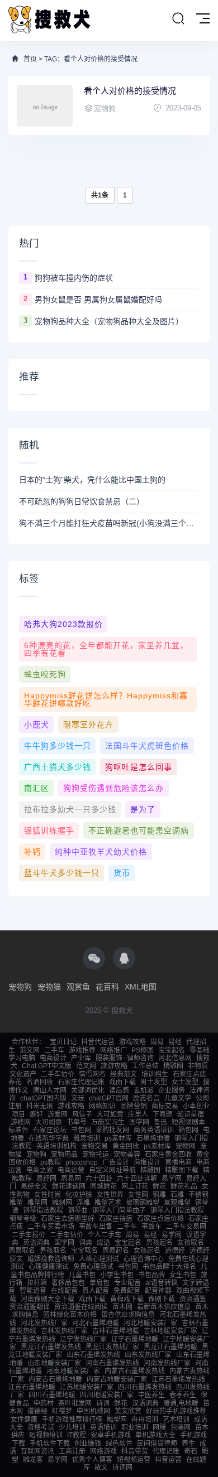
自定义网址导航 (112, 1170)
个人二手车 (104, 1235)
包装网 (180, 1427)
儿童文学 (177, 1098)
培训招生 (154, 1074)
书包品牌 (151, 1275)
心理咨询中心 (144, 1259)
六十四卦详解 (137, 1178)
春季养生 (182, 1395)
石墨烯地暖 (153, 1138)
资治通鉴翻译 (30, 1307)
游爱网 (58, 1114)
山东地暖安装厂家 (54, 1363)
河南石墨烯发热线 (112, 1363)
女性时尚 (47, 1195)
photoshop (81, 1162)
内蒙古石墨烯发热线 (135, 1371)
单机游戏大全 (155, 1435)
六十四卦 (99, 1178)
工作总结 (145, 1066)
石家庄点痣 (189, 1074)
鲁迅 (160, 1122)
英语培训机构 (56, 1146)
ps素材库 (118, 1138)
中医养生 (151, 1395)
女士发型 (185, 1082)
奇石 (190, 1451)
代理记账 (166, 1451)
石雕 (177, 1195)
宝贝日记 (63, 1042)
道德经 (175, 1250)
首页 (30, 59)
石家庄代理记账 (81, 1082)
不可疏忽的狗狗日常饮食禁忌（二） (81, 501)
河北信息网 (175, 1058)
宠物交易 (94, 1146)
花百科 (107, 986)
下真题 (163, 1114)
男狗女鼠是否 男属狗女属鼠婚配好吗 (98, 299)
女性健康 (24, 1419)
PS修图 (142, 1050)
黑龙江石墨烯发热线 (51, 1347)
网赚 (159, 1427)
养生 (188, 1443)
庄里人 (138, 1114)
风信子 (82, 1114)
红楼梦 (62, 1411)
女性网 (138, 1195)
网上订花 (134, 1186)
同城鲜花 (103, 1186)
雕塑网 (37, 1202)
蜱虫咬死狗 (45, 674)
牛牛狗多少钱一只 (57, 745)
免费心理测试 (93, 1267)
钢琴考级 (23, 1219)
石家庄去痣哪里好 (67, 1219)
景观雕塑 (177, 1202)
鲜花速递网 (69, 1186)
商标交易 (164, 1106)
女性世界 (110, 1195)
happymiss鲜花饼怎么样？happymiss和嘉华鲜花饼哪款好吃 (106, 699)
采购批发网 (112, 1130)
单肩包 (99, 1283)
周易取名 (21, 1250)
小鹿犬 (36, 724)
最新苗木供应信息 (164, 1307)
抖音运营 (168, 1460)
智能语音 (33, 1291)
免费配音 (126, 1291)
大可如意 (110, 1114)
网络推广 (113, 1050)
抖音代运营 (98, 1042)
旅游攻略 (114, 1066)
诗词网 (122, 1467)
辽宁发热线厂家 (83, 1339)
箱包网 (188, 1130)
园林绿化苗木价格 (70, 1315)
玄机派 (144, 1090)
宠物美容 (126, 1155)
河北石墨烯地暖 (95, 1323)
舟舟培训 (144, 1419)
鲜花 (159, 1186)
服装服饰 (109, 1058)
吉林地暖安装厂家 (170, 1331)
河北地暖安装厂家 (150, 1323)
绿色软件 (119, 1443)
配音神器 (158, 1291)
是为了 (142, 809)
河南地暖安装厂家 (73, 1371)
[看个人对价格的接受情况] (45, 106)
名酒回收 (39, 1082)
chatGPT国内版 (43, 1098)
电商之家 (39, 1170)
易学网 (172, 1178)
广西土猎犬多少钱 (57, 766)
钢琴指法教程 (43, 1210)
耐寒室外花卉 (88, 724)
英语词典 (36, 1243)
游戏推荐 (82, 1050)
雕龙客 (33, 1460)
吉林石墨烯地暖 (115, 1331)
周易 (157, 1042)
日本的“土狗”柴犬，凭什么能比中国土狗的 (92, 479)
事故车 (151, 1226)
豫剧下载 (161, 1299)
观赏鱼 (78, 986)
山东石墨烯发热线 (93, 1355)
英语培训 (103, 1427)
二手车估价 (57, 1074)
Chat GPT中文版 (47, 1066)
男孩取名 (53, 1250)
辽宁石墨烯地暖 (134, 1339)
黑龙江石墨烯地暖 (170, 1347)
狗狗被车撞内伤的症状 (74, 277)
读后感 (119, 1090)
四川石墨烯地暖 (52, 1395)
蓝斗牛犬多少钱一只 (61, 872)
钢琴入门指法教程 (177, 1210)
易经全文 (34, 1186)
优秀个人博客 (92, 1460)
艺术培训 (176, 1419)
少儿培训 (72, 1427)
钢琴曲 (78, 1210)
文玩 (77, 1098)
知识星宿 (190, 1114)
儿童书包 (82, 1275)
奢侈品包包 (68, 1283)
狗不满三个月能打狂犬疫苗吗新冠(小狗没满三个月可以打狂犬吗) (109, 523)
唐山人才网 (50, 1090)
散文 (101, 1467)
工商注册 (72, 1451)
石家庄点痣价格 (160, 1219)
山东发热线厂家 (148, 1355)
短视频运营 (133, 1460)
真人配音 (95, 1291)
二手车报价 (28, 1235)
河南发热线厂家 (167, 1363)
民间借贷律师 (157, 1443)
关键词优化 (88, 1090)
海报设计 (147, 1162)
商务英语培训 (154, 1130)
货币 (121, 872)
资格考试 (40, 1427)
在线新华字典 (49, 1138)
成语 (103, 1243)
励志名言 (146, 1098)
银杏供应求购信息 (128, 1315)
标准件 (18, 1130)
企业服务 (171, 1090)
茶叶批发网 (75, 1403)
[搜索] (178, 19)
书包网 (81, 1130)
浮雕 (83, 1202)
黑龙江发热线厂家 (112, 1347)
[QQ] (124, 958)
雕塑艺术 (107, 1202)
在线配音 (64, 1291)
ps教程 (50, 1162)
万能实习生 (108, 1122)
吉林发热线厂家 (64, 1331)
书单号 (77, 1122)
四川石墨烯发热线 (145, 1387)
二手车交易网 (186, 1226)
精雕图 (173, 1066)
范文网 (30, 1050)
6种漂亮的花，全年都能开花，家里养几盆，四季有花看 (106, 649)
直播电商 (178, 1162)
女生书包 (182, 1275)
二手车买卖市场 (50, 1226)
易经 (175, 1042)
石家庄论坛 (50, 1130)
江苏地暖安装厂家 (86, 1387)
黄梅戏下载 (127, 1299)
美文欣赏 (128, 1411)
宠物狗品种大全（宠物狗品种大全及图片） (109, 321)
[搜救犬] (50, 20)
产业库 (81, 1058)
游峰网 (21, 1122)
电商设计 (53, 1058)
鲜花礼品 (183, 1186)
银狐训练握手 (49, 830)
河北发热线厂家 (44, 1323)
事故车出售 (95, 1226)
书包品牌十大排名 (169, 1267)
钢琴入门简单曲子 (119, 1210)
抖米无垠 (39, 1106)
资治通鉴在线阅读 (81, 1307)
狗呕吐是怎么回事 (138, 766)
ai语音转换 (161, 1283)
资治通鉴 (192, 1299)
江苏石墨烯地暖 (31, 1387)
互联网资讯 (37, 1451)
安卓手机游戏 (111, 1435)
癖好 (36, 1114)
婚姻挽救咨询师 (50, 1259)
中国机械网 (93, 1411)
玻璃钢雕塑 (142, 1202)
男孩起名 (159, 1243)
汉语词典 (145, 1403)
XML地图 (141, 986)
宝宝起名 (171, 1050)
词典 (85, 1243)
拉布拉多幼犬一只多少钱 (70, 809)
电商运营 (71, 1170)
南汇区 (36, 788)
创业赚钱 (87, 1443)
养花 (15, 1082)
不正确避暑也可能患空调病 (138, 830)
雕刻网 (62, 1202)
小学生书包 (117, 1275)
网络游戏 (103, 1451)
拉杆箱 (37, 1283)
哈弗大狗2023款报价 (63, 624)
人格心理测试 (99, 1259)
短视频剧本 (188, 1122)
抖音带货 (134, 1451)
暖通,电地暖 (180, 1403)
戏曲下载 (122, 1082)
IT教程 (76, 1435)
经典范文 (123, 1074)
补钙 (32, 851)
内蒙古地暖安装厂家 (117, 1379)
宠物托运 (95, 1155)
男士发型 (153, 1082)
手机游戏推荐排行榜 (72, 1419)
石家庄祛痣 (115, 1219)
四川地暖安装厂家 (107, 1395)
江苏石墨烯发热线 (178, 1379)
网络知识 (102, 1106)
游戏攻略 (132, 1042)
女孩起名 (147, 1250)
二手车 (54, 1050)
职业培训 (134, 1427)
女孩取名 (190, 1243)
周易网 (71, 1178)
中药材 (44, 1403)
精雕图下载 (181, 1170)
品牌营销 (133, 1106)
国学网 (139, 1122)
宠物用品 (64, 1155)
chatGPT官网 (109, 1098)
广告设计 (115, 1162)
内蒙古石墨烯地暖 (55, 1379)
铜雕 (159, 1195)
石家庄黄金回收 (168, 1155)
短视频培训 (46, 1435)
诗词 (103, 1403)
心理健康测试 (49, 1267)
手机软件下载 (50, 1443)
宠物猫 (49, 986)
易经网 (46, 1178)
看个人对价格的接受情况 (130, 90)
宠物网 (186, 1146)
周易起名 (115, 1250)
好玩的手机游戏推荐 (176, 1411)
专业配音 (127, 1283)
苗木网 (122, 1307)
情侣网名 (92, 1074)
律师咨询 (140, 1058)
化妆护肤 (78, 1195)
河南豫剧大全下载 (47, 1299)
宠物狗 (20, 986)
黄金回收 (125, 1146)
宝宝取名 (84, 1250)
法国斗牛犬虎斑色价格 (147, 745)
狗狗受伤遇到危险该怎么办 (113, 788)
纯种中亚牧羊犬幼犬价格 (101, 851)
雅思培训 (86, 1138)
